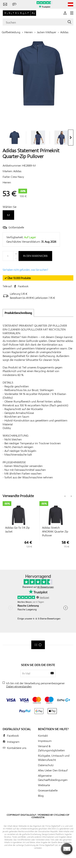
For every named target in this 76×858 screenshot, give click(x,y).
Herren (28, 32)
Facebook (23, 286)
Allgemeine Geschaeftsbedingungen (53, 778)
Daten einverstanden (19, 686)
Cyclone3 (60, 814)
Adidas (64, 32)
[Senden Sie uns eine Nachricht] (14, 4)
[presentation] (70, 137)
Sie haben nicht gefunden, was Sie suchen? (25, 269)
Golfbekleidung (11, 32)
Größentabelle (16, 227)
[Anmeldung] (65, 13)
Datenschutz (46, 765)
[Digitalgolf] (38, 645)
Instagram (13, 742)
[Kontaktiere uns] (5, 4)
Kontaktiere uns (16, 748)
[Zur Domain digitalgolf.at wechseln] (70, 4)
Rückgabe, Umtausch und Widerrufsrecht (53, 758)
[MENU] (72, 13)
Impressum (45, 741)
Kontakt (43, 735)
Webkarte (44, 785)
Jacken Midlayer (46, 32)
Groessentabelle (48, 790)
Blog (41, 796)
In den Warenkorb (35, 256)
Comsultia (38, 817)
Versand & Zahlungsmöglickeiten (51, 748)
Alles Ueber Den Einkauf (53, 770)
